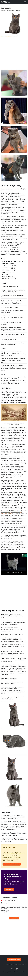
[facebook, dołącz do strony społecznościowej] (12, 969)
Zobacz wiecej (9, 889)
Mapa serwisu (17, 964)
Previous (12, 918)
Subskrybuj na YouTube (9, 900)
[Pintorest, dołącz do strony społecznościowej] (17, 969)
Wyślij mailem (6, 903)
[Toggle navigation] (25, 2)
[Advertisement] (14, 52)
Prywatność (9, 964)
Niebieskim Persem (6, 513)
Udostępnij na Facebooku (10, 897)
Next (17, 918)
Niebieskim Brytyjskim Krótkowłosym (11, 512)
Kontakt (24, 964)
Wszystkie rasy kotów (14, 959)
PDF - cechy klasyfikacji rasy (11, 864)
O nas (3, 964)
